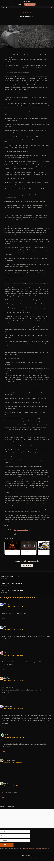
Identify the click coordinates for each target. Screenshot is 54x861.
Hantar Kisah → (30, 4)
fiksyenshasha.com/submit (21, 530)
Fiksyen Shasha (27, 1)
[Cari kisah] (23, 4)
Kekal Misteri (25, 552)
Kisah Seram (27, 12)
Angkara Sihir (8, 552)
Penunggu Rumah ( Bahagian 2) (45, 552)
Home (19, 4)
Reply (3, 618)
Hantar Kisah (27, 565)
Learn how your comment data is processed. (36, 849)
